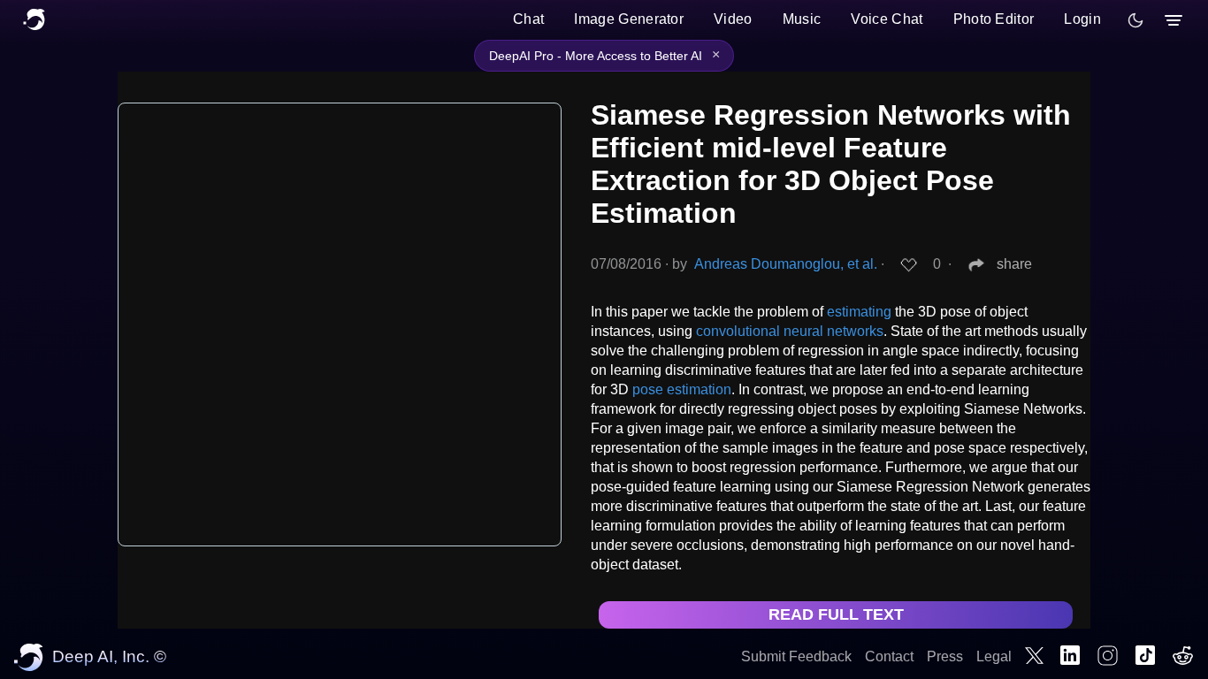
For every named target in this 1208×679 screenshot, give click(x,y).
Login (1082, 19)
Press (945, 656)
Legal (994, 656)
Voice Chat (886, 19)
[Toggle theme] (1135, 20)
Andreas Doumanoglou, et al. (785, 263)
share (1014, 263)
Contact (889, 656)
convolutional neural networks (789, 331)
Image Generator (629, 19)
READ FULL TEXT (836, 614)
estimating (859, 311)
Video (733, 19)
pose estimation (681, 389)
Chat (528, 19)
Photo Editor (994, 19)
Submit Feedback (796, 656)
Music (802, 19)
